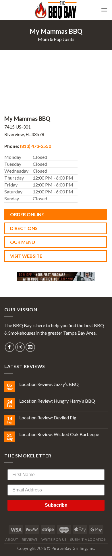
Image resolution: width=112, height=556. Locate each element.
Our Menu (22, 242)
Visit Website (26, 256)
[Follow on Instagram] (20, 347)
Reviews (30, 539)
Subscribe (56, 505)
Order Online (27, 214)
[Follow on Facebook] (9, 347)
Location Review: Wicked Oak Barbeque (59, 434)
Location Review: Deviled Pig (47, 417)
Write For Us (54, 539)
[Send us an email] (30, 347)
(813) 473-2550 (35, 146)
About (11, 539)
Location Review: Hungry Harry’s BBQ (57, 401)
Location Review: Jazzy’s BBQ (49, 384)
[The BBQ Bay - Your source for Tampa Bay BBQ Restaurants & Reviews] (56, 10)
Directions (24, 228)
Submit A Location (88, 539)
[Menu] (104, 10)
